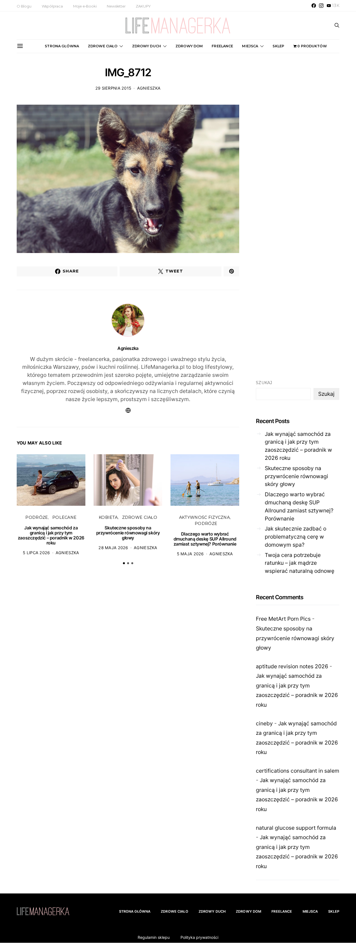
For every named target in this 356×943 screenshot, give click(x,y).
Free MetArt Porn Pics (283, 618)
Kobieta (108, 517)
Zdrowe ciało (103, 46)
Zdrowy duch (146, 46)
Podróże (36, 517)
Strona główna (62, 46)
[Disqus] (128, 655)
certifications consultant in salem (297, 770)
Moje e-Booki (85, 6)
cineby (264, 723)
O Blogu (24, 6)
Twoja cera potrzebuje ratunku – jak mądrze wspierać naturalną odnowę (299, 563)
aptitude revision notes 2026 (292, 666)
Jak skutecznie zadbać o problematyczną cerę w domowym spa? (295, 536)
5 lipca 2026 (36, 552)
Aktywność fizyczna (204, 517)
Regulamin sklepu (154, 937)
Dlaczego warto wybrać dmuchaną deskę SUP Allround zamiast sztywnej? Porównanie (205, 539)
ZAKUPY (143, 6)
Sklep (278, 46)
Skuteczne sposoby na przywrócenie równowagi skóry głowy (128, 533)
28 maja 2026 (113, 547)
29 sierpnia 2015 (113, 88)
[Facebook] (314, 5)
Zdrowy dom (189, 46)
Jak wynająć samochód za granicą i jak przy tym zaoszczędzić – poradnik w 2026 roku (51, 535)
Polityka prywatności (199, 937)
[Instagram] (321, 5)
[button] (124, 563)
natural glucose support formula (296, 827)
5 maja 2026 (190, 553)
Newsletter (116, 6)
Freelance (222, 46)
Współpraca (52, 6)
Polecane (64, 517)
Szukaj (264, 382)
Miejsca (250, 46)
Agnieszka (149, 88)
